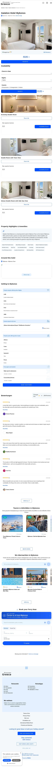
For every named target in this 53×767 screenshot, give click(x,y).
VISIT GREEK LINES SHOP (26, 744)
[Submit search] (48, 564)
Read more (10, 757)
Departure (5, 637)
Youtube (28, 751)
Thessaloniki (8, 688)
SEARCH (19, 91)
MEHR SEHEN (26, 549)
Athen (6, 686)
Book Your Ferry (26, 385)
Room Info (26, 118)
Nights (4, 78)
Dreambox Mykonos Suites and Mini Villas (11, 590)
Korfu (6, 691)
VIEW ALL (26, 500)
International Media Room (26, 722)
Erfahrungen (32, 688)
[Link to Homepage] (5, 5)
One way (6, 628)
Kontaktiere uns (26, 720)
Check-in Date (6, 71)
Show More (5, 409)
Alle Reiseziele (9, 693)
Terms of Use (26, 713)
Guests (4, 85)
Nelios (29, 758)
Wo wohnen (8, 700)
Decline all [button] (16, 760)
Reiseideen (32, 686)
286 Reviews (46, 52)
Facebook (20, 751)
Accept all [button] (7, 760)
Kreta (6, 689)
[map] (43, 2)
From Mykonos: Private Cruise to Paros (11, 537)
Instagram (23, 751)
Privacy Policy (26, 715)
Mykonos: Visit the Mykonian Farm (37, 536)
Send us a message (33, 654)
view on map (19, 15)
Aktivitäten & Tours (33, 689)
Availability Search (44, 126)
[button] (12, 763)
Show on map (26, 274)
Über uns (26, 718)
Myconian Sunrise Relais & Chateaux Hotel (35, 590)
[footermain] (26, 668)
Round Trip (12, 628)
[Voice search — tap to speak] (45, 564)
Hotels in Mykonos (12, 7)
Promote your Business (26, 725)
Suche (27, 643)
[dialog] (11, 758)
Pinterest (30, 751)
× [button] (20, 753)
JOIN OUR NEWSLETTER (26, 733)
